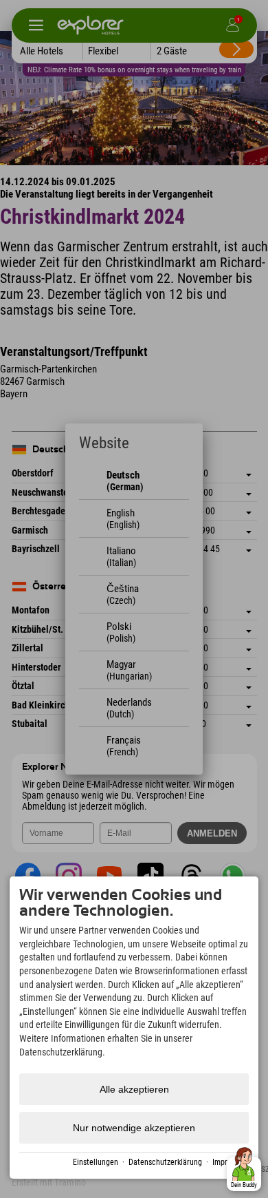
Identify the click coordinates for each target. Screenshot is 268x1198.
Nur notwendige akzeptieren (134, 1127)
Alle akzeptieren (134, 1089)
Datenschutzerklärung (165, 1162)
